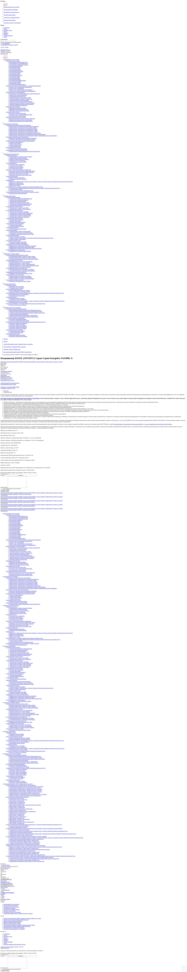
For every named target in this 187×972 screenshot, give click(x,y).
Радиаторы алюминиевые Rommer (17, 319)
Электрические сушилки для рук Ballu (18, 207)
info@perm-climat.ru (5, 49)
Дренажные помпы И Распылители (18, 105)
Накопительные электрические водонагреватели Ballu (22, 127)
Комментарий (4, 487)
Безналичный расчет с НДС (7, 380)
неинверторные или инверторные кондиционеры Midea (128, 424)
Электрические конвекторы (13, 197)
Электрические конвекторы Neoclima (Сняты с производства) (24, 843)
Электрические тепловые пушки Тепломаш (20, 214)
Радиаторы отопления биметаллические (16, 308)
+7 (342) (5, 43)
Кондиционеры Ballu (14, 74)
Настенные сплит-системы (13, 61)
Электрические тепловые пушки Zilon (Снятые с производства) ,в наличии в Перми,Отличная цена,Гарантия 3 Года (38, 831)
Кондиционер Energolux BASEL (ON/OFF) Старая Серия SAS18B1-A (18, 506)
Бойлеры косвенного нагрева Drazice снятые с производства (24, 793)
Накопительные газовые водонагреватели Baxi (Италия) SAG (24, 151)
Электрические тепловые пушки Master (19, 217)
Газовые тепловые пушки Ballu (17, 236)
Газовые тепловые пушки (12, 235)
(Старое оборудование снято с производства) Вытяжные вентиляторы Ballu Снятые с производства (34, 858)
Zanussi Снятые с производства (17, 807)
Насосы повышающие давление (14, 289)
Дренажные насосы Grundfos (16, 286)
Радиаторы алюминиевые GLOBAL (18, 827)
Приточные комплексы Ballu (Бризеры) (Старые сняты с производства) (27, 854)
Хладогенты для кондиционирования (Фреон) (20, 101)
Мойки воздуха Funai (14, 185)
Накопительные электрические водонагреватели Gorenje (23, 131)
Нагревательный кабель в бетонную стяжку (17, 255)
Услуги (5, 29)
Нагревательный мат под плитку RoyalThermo (20, 261)
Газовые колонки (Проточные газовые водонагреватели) (20, 141)
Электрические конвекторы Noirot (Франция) (20, 198)
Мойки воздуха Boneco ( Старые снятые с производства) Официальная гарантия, (29, 849)
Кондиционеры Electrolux (15, 75)
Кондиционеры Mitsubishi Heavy (17, 84)
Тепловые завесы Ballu (15, 221)
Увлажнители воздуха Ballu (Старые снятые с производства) (24, 860)
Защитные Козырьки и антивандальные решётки (21, 104)
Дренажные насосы (11, 285)
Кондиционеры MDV (14, 78)
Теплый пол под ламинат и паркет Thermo (19, 281)
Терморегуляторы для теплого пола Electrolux (20, 277)
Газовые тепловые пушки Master (17, 239)
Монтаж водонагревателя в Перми (12, 922)
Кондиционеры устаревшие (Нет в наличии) (17, 797)
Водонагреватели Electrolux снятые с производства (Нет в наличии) (26, 786)
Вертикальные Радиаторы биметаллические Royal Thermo (23, 316)
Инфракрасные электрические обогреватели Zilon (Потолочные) (25, 248)
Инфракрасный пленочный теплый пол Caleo (20, 273)
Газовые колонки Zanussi (15, 144)
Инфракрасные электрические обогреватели (17, 244)
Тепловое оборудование (9, 646)
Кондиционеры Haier (14, 76)
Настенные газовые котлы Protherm (18, 323)
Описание (6, 390)
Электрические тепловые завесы (14, 218)
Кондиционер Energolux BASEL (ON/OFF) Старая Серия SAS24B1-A (18, 509)
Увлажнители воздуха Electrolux (17, 160)
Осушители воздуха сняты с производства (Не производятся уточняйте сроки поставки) (31, 857)
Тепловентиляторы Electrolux (16, 226)
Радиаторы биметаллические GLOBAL (19, 826)
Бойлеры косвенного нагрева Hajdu (18, 148)
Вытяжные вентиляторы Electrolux (18, 179)
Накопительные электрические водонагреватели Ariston (23, 129)
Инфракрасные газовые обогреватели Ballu (20, 251)
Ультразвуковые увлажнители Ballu (18, 158)
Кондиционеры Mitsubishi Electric (17, 80)
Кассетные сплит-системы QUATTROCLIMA (20, 114)
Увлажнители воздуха (11, 155)
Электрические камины (12, 227)
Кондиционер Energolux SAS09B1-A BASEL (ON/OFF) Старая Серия (18, 498)
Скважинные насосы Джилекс (17, 298)
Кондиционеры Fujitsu (14, 83)
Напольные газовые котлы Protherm (18, 336)
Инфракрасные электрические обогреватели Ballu (21, 247)
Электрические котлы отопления (14, 329)
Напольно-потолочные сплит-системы (16, 117)
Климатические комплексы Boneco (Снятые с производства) (24, 852)
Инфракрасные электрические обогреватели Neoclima (22, 246)
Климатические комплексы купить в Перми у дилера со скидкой (22, 192)
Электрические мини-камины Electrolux (19, 829)
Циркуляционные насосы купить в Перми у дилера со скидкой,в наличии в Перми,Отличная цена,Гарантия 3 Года (35, 293)
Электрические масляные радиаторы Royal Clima (21, 234)
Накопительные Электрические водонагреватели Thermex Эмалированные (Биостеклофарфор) (33, 135)
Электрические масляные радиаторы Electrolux (21, 232)
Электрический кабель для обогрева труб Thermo (21, 269)
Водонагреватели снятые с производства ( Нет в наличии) (21, 785)
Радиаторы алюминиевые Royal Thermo (19, 320)
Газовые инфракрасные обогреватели (15, 249)
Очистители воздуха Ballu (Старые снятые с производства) (24, 853)
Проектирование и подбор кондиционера (14, 927)
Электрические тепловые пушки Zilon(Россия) (21, 213)
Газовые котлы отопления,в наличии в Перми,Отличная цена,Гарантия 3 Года (26, 322)
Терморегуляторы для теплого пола (15, 274)
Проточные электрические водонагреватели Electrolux (22, 138)
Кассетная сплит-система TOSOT (17, 116)
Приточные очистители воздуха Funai (18, 173)
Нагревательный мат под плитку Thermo (19, 263)
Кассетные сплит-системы (13, 112)
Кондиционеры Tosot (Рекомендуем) (18, 62)
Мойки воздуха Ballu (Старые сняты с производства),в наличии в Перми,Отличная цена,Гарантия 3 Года (35, 847)
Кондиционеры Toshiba (15, 82)
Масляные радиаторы (11, 230)
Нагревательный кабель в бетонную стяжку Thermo (22, 256)
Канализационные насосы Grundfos (18, 302)
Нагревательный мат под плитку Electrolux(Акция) (22, 264)
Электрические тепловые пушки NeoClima (20, 215)
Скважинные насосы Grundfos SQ (17, 299)
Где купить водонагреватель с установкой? (14, 929)
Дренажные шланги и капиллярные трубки (20, 97)
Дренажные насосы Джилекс (16, 288)
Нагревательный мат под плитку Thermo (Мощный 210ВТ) (24, 265)
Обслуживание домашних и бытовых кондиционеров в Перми (19, 925)
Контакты (6, 33)
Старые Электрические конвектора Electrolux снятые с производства (26, 839)
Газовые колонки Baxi (14, 146)
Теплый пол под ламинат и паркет (15, 280)
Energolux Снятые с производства (17, 816)
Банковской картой (5, 376)
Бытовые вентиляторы (12, 176)
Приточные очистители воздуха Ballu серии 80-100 (22, 171)
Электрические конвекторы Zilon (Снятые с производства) (24, 840)
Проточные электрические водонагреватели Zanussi (22, 139)
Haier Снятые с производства (16, 815)
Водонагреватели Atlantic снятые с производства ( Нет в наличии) (25, 789)
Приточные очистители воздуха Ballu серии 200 (21, 172)
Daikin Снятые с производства (16, 814)
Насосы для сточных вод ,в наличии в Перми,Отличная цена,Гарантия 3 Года (25, 303)
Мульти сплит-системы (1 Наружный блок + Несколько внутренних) (23, 85)
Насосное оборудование (9, 731)
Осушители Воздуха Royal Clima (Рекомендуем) (21, 190)
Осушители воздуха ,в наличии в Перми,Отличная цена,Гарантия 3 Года (24, 186)
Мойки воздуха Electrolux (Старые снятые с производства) (23, 848)
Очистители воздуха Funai (15, 168)
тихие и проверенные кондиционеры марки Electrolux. (158, 424)
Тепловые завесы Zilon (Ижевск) (17, 222)
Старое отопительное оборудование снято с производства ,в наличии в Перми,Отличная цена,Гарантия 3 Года (34, 824)
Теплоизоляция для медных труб (17, 96)
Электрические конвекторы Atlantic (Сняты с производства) (24, 841)
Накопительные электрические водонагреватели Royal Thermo (25, 133)
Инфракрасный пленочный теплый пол (16, 272)
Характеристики (8, 392)
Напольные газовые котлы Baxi (17, 335)
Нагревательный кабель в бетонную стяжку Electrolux (22, 257)
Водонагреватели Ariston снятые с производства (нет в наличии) (25, 790)
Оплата (5, 31)
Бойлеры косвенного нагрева (13, 147)
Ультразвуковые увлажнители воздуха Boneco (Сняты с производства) (26, 861)
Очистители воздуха (11, 163)
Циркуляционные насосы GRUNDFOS (19, 294)
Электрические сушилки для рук (14, 206)
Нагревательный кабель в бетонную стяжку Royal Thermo (23, 259)
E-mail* (2, 475)
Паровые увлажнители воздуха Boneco (19, 159)
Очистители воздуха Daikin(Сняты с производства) (22, 850)
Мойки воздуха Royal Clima (16, 183)
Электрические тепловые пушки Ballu (18, 211)
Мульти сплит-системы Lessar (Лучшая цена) (20, 87)
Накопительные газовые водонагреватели (16, 150)
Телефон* (20, 475)
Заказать (10, 371)
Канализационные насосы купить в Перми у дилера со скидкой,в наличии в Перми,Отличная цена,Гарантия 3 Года (35, 301)
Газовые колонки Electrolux (16, 142)
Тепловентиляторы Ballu (15, 225)
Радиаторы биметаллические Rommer (18, 314)
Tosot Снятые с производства (16, 801)
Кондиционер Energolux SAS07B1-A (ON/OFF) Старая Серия (16, 494)
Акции (5, 37)
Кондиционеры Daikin (14, 79)
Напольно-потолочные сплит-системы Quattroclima (22, 118)
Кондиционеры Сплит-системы (11, 513)
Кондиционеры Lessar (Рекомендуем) (18, 63)
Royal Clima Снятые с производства (18, 799)
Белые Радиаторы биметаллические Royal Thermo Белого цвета (25, 310)
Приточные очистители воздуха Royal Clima (20, 175)
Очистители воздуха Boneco (16, 167)
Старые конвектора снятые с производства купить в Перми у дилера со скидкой (26, 836)
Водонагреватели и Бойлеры (11, 576)
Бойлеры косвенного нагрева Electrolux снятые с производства (25, 795)
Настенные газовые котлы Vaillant (17, 328)
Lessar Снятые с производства (16, 798)
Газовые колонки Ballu (15, 143)
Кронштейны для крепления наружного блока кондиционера (24, 93)
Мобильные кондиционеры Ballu (17, 108)
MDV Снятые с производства (16, 818)
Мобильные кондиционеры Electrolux (18, 109)
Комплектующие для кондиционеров (15, 92)
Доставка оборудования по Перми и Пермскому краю (17, 926)
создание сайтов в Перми (7, 947)
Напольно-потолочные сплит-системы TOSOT (21, 121)
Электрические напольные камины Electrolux (20, 832)
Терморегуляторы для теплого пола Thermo (20, 276)
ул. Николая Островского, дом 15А (9, 44)
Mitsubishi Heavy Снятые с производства (19, 819)
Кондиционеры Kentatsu (15, 70)
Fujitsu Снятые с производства (16, 803)
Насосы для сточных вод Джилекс (17, 305)
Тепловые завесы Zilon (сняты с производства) (21, 835)
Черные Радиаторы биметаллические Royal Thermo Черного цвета (25, 311)
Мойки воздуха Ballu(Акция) (16, 184)
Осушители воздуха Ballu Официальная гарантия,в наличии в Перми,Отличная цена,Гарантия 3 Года (34, 188)
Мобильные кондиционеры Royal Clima (19, 110)
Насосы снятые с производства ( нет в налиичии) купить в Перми (22, 844)
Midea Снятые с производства (16, 806)
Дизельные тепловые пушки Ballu (17, 242)
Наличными (4, 375)
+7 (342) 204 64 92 (5, 865)
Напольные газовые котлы (13, 333)
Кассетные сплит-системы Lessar (17, 113)
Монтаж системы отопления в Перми (13, 921)
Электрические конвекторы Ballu (17, 201)
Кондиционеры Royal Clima (16, 71)
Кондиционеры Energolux (15, 66)
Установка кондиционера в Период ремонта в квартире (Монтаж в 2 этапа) (22, 918)
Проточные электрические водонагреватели (17, 137)
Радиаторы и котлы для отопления (12, 753)
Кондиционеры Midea (14, 68)
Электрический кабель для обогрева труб (16, 268)
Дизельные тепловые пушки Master (18, 243)
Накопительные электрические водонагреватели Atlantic (23, 130)
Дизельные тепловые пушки (13, 240)
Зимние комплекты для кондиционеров (19, 100)
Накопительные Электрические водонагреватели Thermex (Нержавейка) (27, 134)
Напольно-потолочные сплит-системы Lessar (20, 120)
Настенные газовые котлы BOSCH (18, 327)
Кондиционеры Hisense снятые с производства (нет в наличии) (25, 805)
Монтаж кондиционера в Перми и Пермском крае (16, 919)
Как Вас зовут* (4, 474)
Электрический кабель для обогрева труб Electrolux (22, 270)
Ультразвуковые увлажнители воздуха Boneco (20, 156)
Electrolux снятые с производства (17, 812)
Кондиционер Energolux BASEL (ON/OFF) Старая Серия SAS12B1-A (18, 502)
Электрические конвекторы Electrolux (18, 200)
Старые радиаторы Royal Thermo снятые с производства (23, 315)
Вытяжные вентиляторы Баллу (17, 177)
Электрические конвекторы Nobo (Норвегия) (20, 204)
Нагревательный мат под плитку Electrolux (20, 267)
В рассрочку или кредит (7, 377)
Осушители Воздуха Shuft (15, 189)
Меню (2, 53)
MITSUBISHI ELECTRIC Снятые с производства (21, 822)
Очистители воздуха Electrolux (17, 164)
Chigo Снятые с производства (16, 823)
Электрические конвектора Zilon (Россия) (19, 205)
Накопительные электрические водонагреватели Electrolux (24, 126)
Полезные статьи (8, 30)
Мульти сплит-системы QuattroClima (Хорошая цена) (22, 91)
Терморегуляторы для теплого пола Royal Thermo (21, 278)
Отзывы (6, 34)
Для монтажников (8, 35)
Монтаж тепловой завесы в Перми (12, 923)
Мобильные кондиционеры (13, 106)
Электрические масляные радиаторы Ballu (19, 231)
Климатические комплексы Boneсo (18, 193)
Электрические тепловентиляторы (15, 223)
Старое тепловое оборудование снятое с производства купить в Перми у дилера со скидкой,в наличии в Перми (34, 828)
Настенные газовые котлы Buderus (18, 326)
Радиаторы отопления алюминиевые (15, 318)
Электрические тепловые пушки (14, 210)
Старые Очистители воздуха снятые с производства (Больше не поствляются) (25, 845)
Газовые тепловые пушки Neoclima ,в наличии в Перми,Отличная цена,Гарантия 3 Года (31, 238)
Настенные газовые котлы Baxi (17, 324)
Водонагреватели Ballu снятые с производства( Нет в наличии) (25, 787)
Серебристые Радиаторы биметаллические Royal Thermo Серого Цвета (27, 312)
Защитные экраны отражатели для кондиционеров (22, 103)
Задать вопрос (4, 39)
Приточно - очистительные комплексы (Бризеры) (18, 169)
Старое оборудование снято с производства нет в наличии (18, 784)
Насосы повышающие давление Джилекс (19, 291)
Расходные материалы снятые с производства (20, 99)
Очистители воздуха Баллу (16, 165)
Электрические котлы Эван (16, 332)
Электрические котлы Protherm (17, 331)
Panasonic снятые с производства (17, 810)
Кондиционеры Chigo (14, 67)
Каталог (6, 53)
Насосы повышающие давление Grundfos (19, 290)
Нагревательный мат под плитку (14, 260)
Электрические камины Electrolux (17, 228)
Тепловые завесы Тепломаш (16, 219)
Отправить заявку (5, 490)
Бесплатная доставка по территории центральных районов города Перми (20, 398)
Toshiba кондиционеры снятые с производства (20, 808)
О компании (7, 27)
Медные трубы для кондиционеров (18, 95)
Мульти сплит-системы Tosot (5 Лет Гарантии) (21, 89)
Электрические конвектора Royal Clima (19, 202)
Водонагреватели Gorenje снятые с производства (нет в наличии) (25, 791)
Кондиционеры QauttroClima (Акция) (18, 64)
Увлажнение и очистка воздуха (11, 605)
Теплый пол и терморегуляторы (11, 702)
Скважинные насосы (11, 297)
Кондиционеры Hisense (15, 72)
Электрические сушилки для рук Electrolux (20, 209)
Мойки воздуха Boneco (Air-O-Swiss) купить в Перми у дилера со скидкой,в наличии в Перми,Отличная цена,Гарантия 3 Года (41, 181)
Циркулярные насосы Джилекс (17, 295)
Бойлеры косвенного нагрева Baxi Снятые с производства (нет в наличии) (28, 794)
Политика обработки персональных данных (14, 944)
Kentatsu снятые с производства (17, 802)
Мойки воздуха (10, 180)
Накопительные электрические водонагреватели (18, 125)
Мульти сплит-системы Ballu (16, 88)
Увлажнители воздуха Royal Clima (17, 162)
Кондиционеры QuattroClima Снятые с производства (22, 811)
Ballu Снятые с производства (16, 820)
